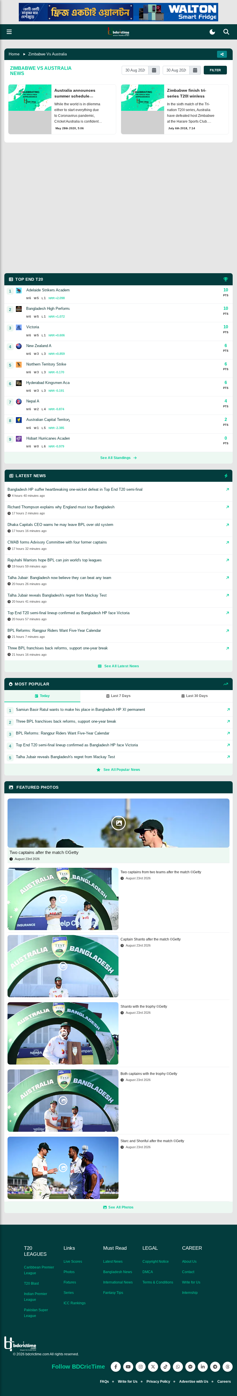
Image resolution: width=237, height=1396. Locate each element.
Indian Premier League (35, 1297)
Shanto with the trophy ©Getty (144, 1007)
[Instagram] (141, 1367)
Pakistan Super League (36, 1313)
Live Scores (73, 1262)
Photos (69, 1272)
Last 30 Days (197, 696)
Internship (190, 1293)
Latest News (113, 1262)
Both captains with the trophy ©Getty (149, 1074)
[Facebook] (116, 1367)
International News (118, 1282)
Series (69, 1293)
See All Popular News (121, 770)
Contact (188, 1272)
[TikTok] (165, 1367)
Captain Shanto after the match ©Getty (151, 939)
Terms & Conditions (157, 1282)
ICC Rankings (75, 1303)
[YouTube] (128, 1367)
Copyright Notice (155, 1262)
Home (14, 54)
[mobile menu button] (9, 32)
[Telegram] (215, 1367)
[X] (153, 1367)
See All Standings (115, 458)
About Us (189, 1262)
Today (45, 696)
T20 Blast (31, 1283)
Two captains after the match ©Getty (44, 852)
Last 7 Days (121, 696)
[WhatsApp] (178, 1367)
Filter (215, 70)
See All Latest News (121, 666)
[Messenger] (190, 1367)
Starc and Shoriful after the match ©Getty (152, 1141)
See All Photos (121, 1207)
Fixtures (70, 1282)
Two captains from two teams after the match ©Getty (161, 872)
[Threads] (228, 1367)
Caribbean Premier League (39, 1270)
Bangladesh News (117, 1272)
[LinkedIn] (203, 1367)
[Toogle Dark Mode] (212, 32)
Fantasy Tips (113, 1293)
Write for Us (191, 1282)
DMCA (147, 1272)
